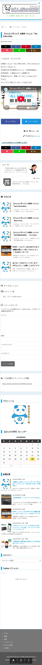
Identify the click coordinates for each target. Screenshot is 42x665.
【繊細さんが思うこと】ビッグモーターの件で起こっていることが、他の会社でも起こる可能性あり (26, 483)
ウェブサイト (5, 353)
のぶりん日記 (15, 27)
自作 (37, 131)
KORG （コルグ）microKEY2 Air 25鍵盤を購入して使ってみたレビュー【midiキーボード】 (26, 249)
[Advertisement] (21, 602)
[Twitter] (6, 46)
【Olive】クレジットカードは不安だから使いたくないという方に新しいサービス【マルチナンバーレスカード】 (26, 527)
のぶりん (37, 136)
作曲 (25, 27)
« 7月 (11, 465)
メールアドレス (6, 344)
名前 (3, 335)
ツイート (4, 573)
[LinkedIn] (36, 46)
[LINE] (19, 50)
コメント (4, 315)
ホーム (5, 27)
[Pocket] (7, 50)
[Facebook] (16, 46)
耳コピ (33, 131)
